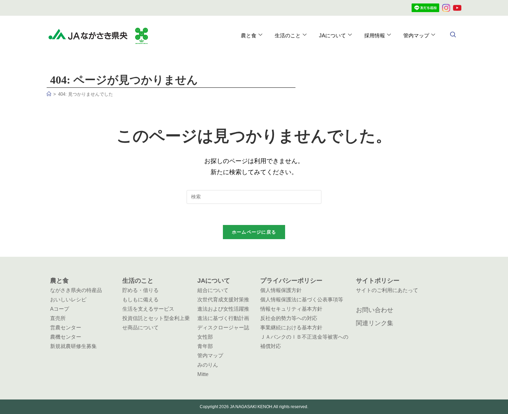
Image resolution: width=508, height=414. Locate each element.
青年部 (205, 346)
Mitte (202, 374)
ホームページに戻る (254, 232)
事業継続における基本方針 (291, 327)
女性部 (205, 337)
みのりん (207, 365)
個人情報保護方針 (281, 290)
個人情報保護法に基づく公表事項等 (301, 299)
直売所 (58, 318)
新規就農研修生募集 (73, 346)
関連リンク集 (374, 323)
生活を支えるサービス (148, 309)
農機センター (65, 337)
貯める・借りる (140, 290)
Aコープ (59, 309)
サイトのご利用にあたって (387, 290)
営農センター (65, 327)
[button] (453, 35)
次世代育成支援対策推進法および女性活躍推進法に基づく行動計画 (223, 309)
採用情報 (374, 35)
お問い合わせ (374, 310)
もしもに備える (140, 299)
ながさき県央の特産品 (76, 290)
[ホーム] (49, 94)
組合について (212, 290)
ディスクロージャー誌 (223, 327)
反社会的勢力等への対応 (288, 318)
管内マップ (210, 355)
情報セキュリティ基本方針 (291, 309)
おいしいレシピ (68, 299)
